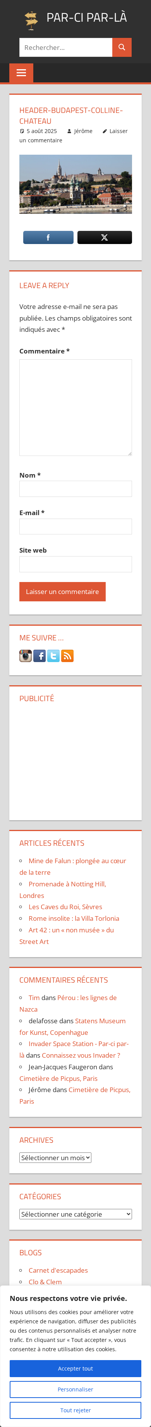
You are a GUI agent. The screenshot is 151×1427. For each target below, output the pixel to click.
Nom (30, 475)
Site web (33, 550)
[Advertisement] (75, 758)
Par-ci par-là (86, 17)
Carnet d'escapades (58, 1270)
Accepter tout (75, 1368)
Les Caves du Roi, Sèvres (65, 906)
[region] (75, 1356)
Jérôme (83, 131)
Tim (34, 997)
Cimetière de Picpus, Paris (58, 1078)
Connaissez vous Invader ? (81, 1055)
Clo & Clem (45, 1281)
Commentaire (44, 351)
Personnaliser (75, 1389)
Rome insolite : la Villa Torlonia (74, 918)
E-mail (32, 512)
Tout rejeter (75, 1410)
